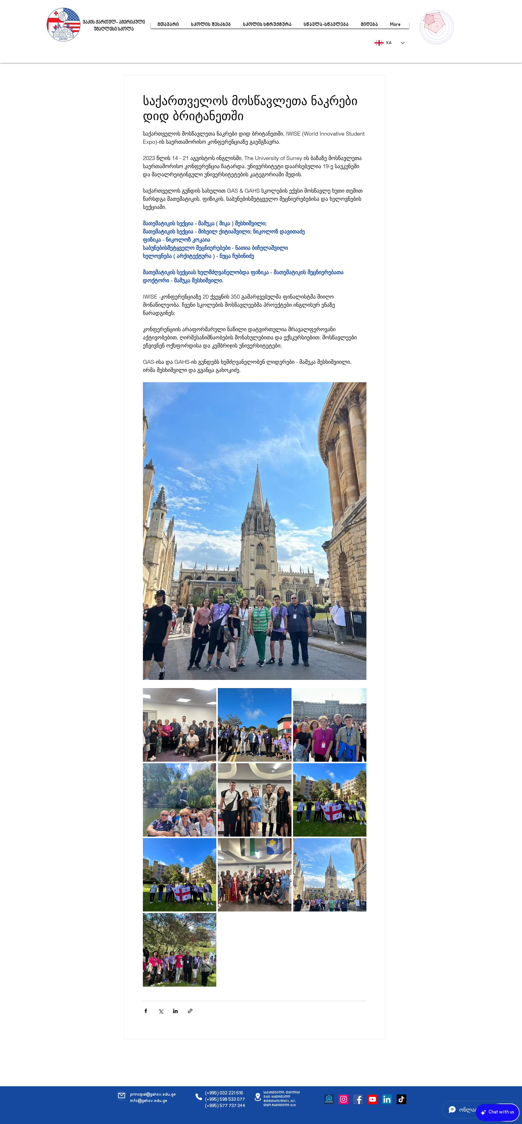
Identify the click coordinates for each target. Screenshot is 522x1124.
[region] (438, 26)
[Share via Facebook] (146, 1011)
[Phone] (198, 1096)
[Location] (257, 1097)
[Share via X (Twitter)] (160, 1011)
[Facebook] (358, 1099)
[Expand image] (179, 724)
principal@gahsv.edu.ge (153, 1094)
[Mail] (121, 1095)
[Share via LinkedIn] (175, 1011)
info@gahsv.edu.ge (148, 1101)
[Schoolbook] (329, 1099)
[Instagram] (343, 1099)
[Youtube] (372, 1099)
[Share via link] (190, 1011)
